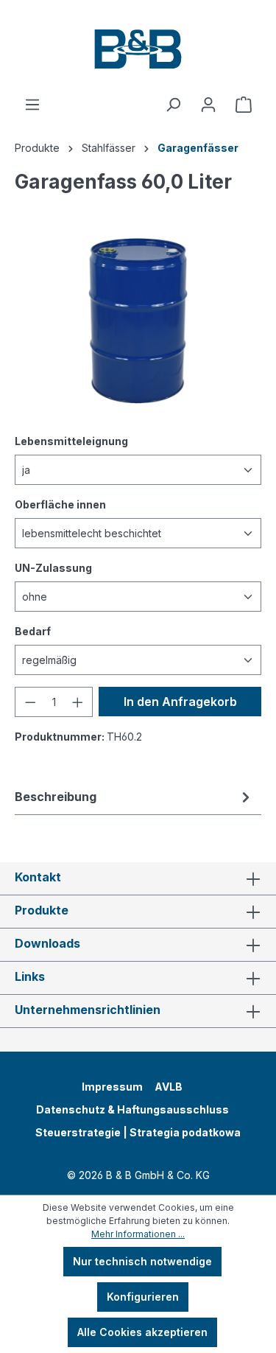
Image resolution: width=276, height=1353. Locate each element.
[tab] (134, 797)
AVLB (169, 1086)
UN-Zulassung (53, 567)
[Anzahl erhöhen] (78, 702)
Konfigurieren (143, 1296)
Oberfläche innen (60, 504)
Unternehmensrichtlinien (87, 1009)
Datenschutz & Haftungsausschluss (132, 1109)
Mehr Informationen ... (138, 1234)
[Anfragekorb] (243, 104)
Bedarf (33, 630)
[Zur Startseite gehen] (138, 48)
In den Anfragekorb (180, 701)
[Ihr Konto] (208, 104)
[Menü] (32, 104)
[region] (138, 321)
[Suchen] (173, 104)
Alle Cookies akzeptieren (142, 1332)
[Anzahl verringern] (30, 702)
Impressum (112, 1086)
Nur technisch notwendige (142, 1261)
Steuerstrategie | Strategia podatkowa (138, 1132)
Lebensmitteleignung (71, 440)
